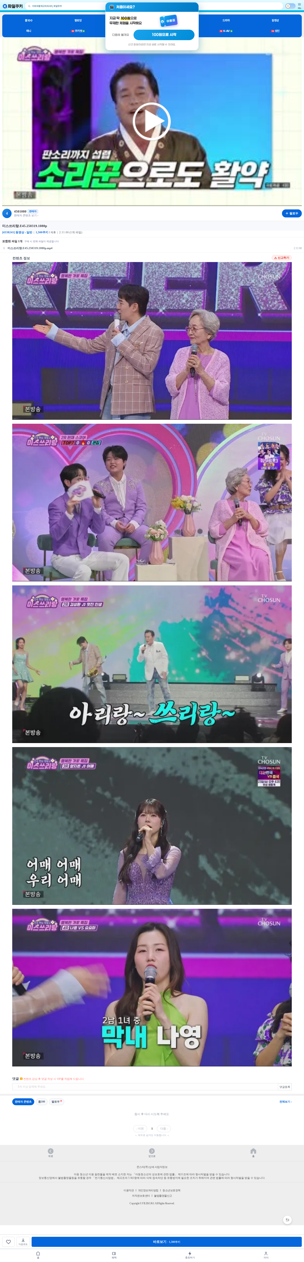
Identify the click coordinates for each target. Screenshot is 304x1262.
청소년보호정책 (171, 1190)
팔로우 (56, 1101)
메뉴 (299, 8)
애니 (28, 31)
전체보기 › (286, 1101)
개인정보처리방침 (148, 1190)
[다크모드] (290, 6)
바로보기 (166, 1241)
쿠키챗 (78, 31)
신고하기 (283, 257)
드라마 (226, 20)
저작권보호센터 (141, 1195)
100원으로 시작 (164, 35)
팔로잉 (78, 20)
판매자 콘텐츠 (23, 1101)
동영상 (275, 20)
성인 (276, 31)
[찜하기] (8, 1242)
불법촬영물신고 (163, 1195)
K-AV (226, 31)
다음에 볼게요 (120, 35)
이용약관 (129, 1190)
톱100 (28, 20)
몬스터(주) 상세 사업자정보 (152, 1167)
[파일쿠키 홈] (13, 6)
